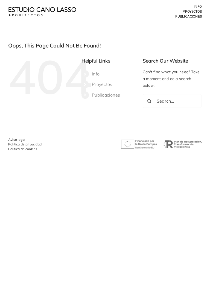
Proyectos (102, 84)
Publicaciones (106, 95)
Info (96, 74)
